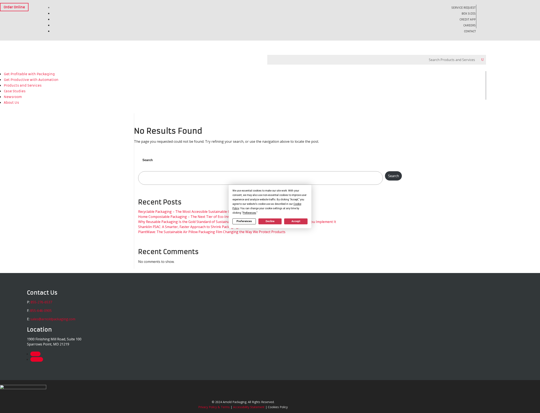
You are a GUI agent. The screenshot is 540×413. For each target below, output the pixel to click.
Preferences (244, 221)
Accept (296, 221)
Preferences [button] (249, 212)
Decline (270, 221)
